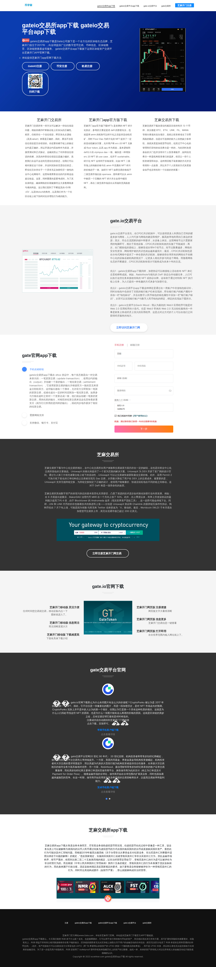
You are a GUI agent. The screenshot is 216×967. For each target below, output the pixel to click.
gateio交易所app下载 (106, 6)
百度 (66, 923)
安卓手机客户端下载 (108, 787)
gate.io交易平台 (150, 6)
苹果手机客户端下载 (108, 730)
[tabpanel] (108, 710)
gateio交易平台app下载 (129, 6)
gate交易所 (166, 6)
